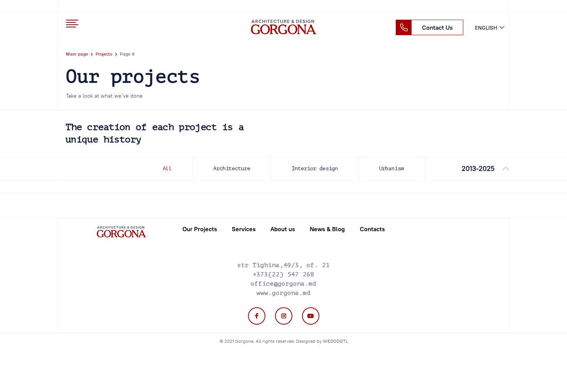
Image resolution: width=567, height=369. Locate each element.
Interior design (315, 168)
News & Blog (327, 229)
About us (282, 229)
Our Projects (199, 229)
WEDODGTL (335, 341)
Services (244, 229)
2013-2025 (478, 168)
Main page (77, 54)
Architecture (231, 168)
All (167, 168)
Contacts (372, 229)
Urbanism (391, 168)
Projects (104, 54)
